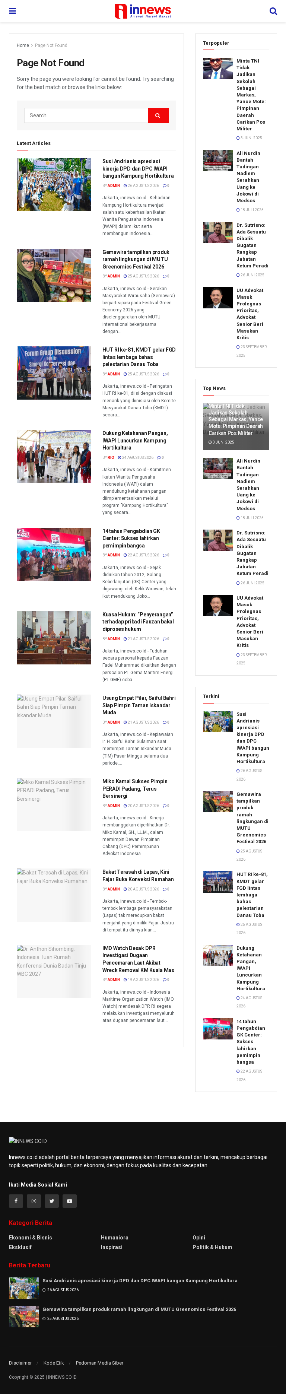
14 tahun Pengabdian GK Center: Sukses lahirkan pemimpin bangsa (131, 538)
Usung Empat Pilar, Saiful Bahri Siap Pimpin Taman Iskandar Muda (138, 705)
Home (23, 45)
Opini (199, 1238)
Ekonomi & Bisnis (30, 1238)
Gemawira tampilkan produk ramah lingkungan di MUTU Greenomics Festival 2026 (135, 259)
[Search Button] (158, 115)
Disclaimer (20, 1363)
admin (114, 186)
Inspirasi (112, 1247)
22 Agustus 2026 (143, 555)
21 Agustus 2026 (143, 639)
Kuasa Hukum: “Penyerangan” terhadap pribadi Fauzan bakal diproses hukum (138, 622)
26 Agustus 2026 (143, 186)
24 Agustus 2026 (137, 457)
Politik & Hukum (212, 1247)
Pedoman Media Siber (99, 1363)
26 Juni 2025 (252, 275)
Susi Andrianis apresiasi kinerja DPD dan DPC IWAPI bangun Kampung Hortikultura (138, 168)
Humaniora (114, 1238)
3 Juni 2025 (251, 138)
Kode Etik (54, 1363)
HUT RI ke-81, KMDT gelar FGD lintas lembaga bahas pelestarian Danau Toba (139, 357)
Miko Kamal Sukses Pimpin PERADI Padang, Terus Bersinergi (134, 788)
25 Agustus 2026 (143, 276)
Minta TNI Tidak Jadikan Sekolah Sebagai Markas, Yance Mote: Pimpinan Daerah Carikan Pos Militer (251, 94)
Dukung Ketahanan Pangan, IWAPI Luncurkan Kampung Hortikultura (135, 440)
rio (111, 457)
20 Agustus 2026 (143, 806)
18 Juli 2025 (252, 210)
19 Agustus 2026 (143, 980)
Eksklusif (20, 1247)
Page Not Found (51, 45)
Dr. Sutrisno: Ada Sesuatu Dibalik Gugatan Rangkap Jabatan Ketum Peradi (252, 245)
